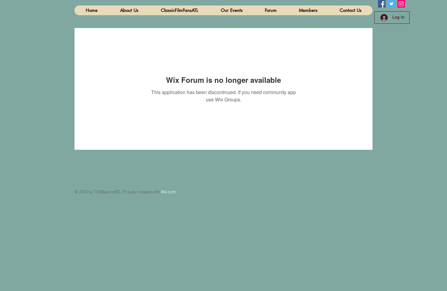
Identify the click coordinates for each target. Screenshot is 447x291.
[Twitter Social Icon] (391, 4)
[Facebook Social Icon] (382, 4)
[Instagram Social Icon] (401, 4)
